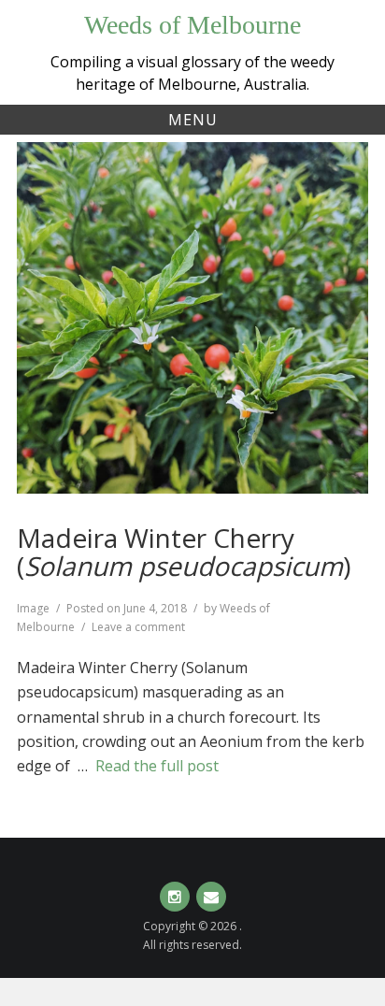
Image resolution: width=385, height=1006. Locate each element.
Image (33, 608)
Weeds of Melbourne (192, 24)
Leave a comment (138, 627)
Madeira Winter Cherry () (183, 552)
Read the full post (157, 765)
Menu (193, 119)
